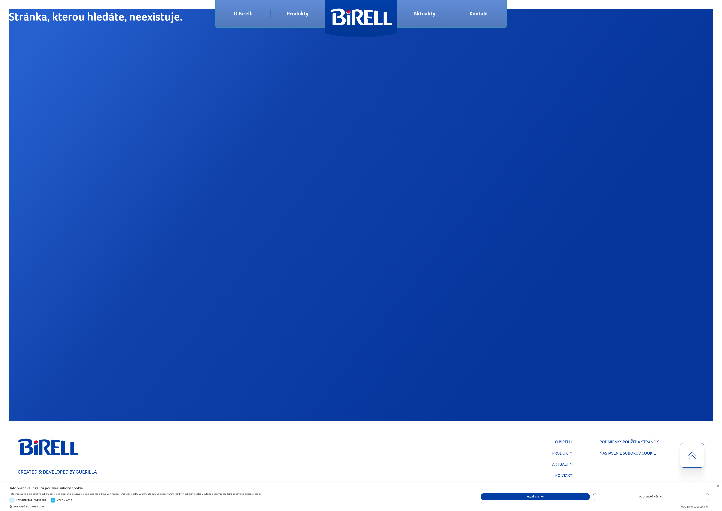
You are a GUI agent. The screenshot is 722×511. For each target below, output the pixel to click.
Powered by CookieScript (694, 506)
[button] (135, 506)
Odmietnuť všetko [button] (651, 496)
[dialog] (361, 496)
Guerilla (86, 472)
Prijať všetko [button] (535, 496)
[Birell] (361, 13)
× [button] (717, 486)
